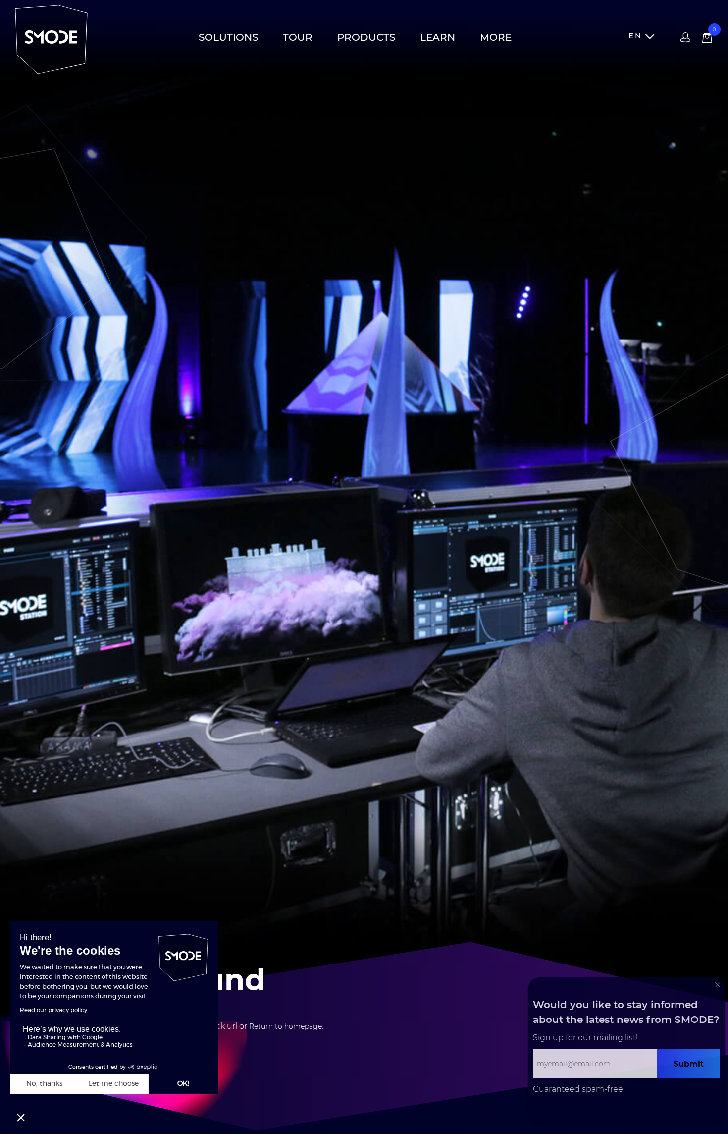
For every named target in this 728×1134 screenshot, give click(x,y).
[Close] (718, 985)
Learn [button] (437, 37)
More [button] (496, 37)
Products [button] (366, 37)
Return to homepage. (286, 1026)
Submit (689, 1063)
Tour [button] (297, 37)
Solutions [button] (228, 37)
